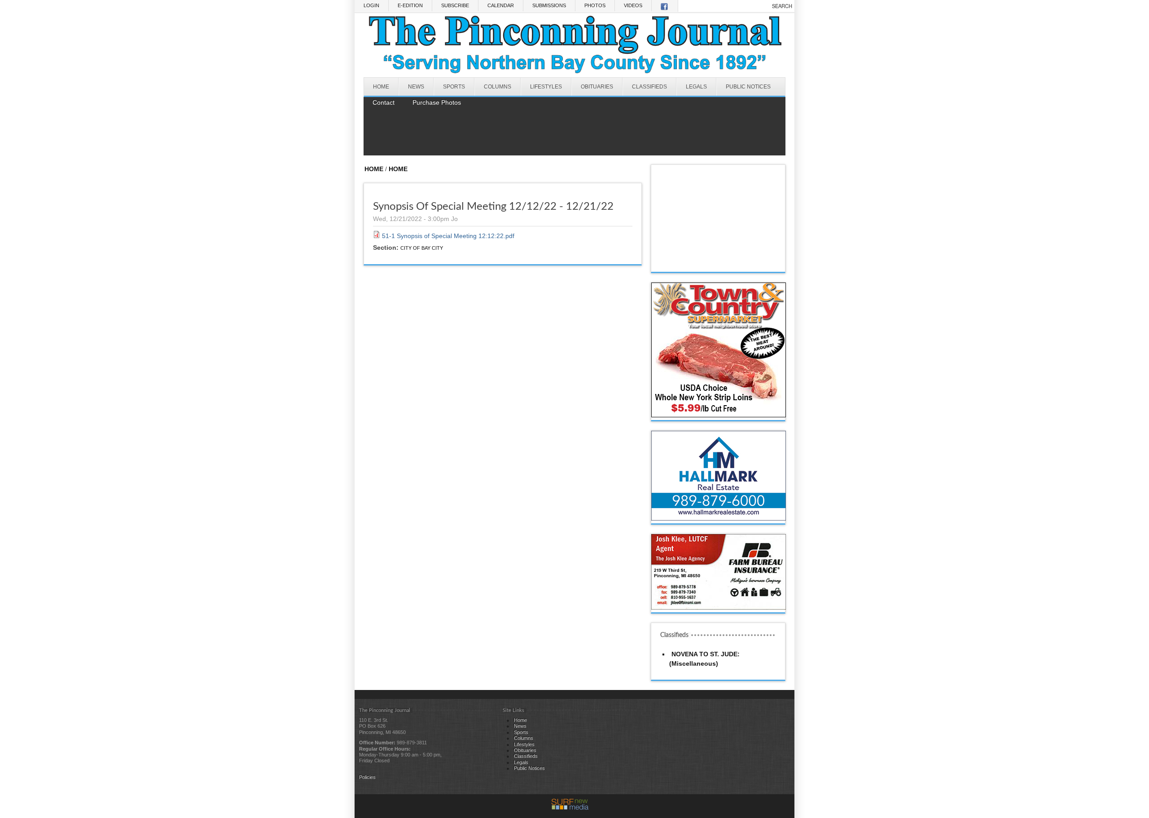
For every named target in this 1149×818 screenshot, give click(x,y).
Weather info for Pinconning (718, 262)
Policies (367, 777)
